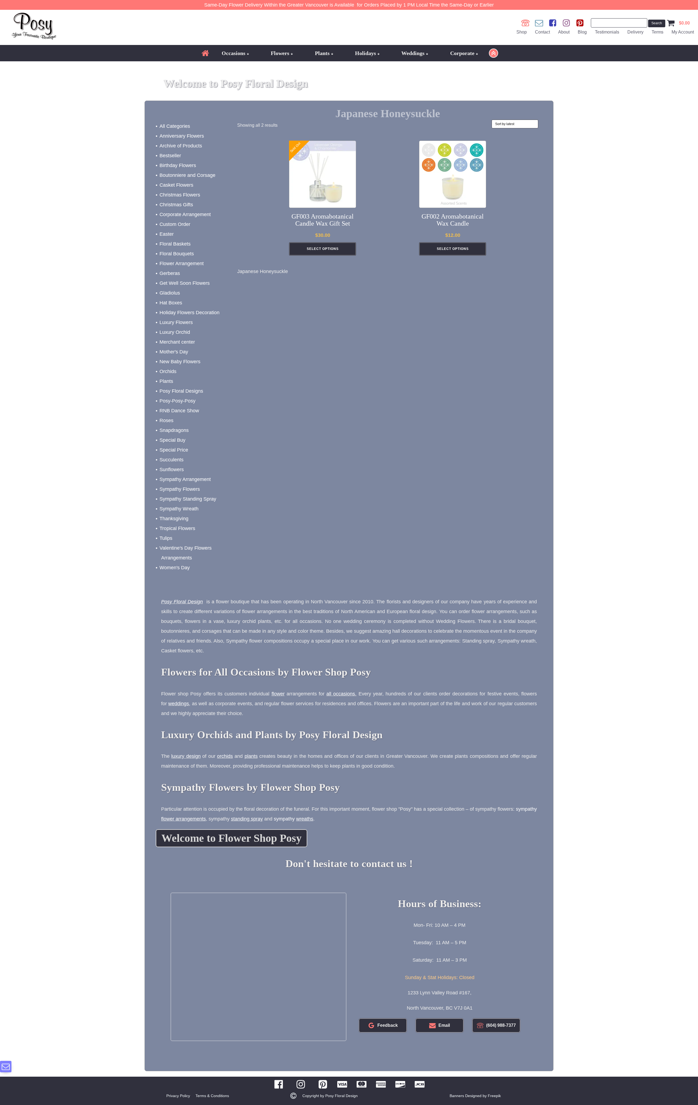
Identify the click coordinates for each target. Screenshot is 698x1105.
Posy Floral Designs (181, 391)
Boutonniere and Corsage (187, 175)
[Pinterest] (579, 23)
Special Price (174, 450)
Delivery (635, 32)
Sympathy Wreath (179, 508)
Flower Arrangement (182, 263)
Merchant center (177, 342)
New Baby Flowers (180, 361)
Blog (582, 32)
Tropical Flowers (177, 528)
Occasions (233, 53)
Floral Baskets (175, 244)
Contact (542, 32)
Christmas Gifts (176, 204)
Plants (322, 53)
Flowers (280, 53)
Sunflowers (172, 469)
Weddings (413, 53)
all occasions (340, 694)
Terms (657, 32)
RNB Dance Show (179, 410)
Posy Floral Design (182, 601)
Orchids (168, 371)
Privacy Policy (178, 1096)
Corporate (462, 53)
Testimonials (607, 32)
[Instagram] (566, 23)
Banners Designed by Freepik (475, 1096)
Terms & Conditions (212, 1096)
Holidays (365, 53)
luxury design (185, 756)
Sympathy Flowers (180, 489)
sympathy (293, 819)
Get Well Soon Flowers (185, 283)
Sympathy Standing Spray (188, 499)
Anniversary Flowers (182, 136)
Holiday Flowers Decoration (189, 312)
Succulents (171, 459)
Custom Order (175, 224)
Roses (166, 420)
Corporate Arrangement (185, 214)
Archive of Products (181, 146)
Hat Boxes (171, 302)
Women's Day (175, 567)
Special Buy (172, 440)
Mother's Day (174, 352)
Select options (323, 249)
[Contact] (539, 23)
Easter (167, 234)
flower (278, 694)
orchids (225, 756)
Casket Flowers (176, 185)
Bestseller (170, 155)
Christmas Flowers (180, 195)
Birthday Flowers (178, 165)
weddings (178, 703)
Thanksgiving (174, 518)
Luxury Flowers (176, 322)
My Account (683, 32)
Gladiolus (170, 293)
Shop (521, 32)
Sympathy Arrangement (185, 479)
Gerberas (170, 273)
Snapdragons (174, 430)
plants (251, 756)
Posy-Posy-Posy (177, 401)
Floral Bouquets (177, 253)
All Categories (175, 126)
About (564, 32)
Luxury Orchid (175, 332)
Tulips (166, 538)
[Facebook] (552, 23)
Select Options (453, 249)
